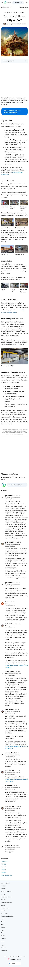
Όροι (14, 956)
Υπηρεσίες (3, 872)
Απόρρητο (18, 956)
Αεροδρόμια (7, 12)
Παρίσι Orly (14, 12)
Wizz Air (3, 910)
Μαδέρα (3, 919)
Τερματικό (22, 12)
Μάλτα (2, 921)
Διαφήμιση (24, 956)
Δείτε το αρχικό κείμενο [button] (10, 499)
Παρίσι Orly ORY (6, 7)
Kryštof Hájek (10, 24)
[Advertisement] (14, 79)
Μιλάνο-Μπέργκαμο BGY (6, 902)
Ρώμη (2, 932)
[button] (2, 2)
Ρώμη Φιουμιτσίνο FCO (6, 897)
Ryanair (3, 894)
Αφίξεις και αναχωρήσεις (6, 875)
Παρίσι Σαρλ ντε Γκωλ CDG (7, 916)
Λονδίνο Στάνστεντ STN (6, 891)
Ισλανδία (3, 927)
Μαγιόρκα (3, 938)
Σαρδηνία (3, 899)
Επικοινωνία (4, 950)
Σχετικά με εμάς (4, 948)
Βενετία (2, 924)
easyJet (3, 905)
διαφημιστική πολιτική (18, 434)
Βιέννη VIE (3, 888)
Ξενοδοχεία (3, 869)
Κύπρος (3, 935)
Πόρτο (2, 941)
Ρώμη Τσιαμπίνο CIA (5, 908)
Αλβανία (3, 930)
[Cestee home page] (7, 2)
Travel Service (4, 913)
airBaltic (3, 886)
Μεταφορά (3, 864)
